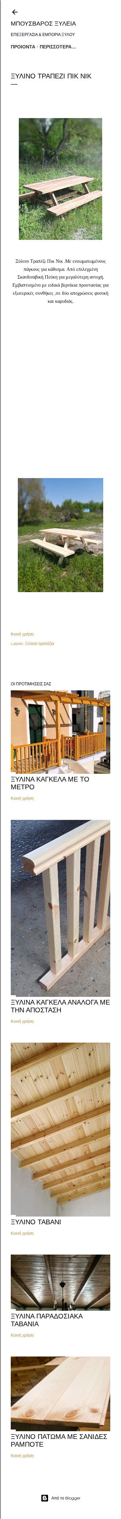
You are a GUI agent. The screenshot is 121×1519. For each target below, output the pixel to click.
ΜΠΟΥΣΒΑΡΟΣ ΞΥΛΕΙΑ (43, 23)
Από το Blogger (66, 1497)
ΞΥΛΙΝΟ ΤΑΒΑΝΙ (36, 1222)
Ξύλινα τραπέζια (39, 643)
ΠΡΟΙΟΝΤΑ (23, 46)
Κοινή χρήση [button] (22, 634)
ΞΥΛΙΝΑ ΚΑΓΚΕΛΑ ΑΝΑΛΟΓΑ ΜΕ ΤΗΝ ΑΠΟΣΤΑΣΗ (60, 1006)
